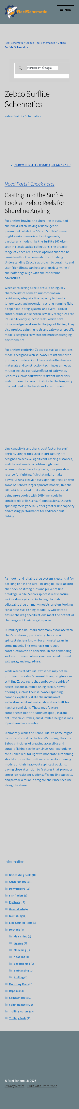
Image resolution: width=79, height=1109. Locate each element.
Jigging (18, 943)
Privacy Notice (15, 1086)
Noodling (19, 957)
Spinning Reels (18, 1004)
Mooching (20, 950)
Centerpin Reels (19, 882)
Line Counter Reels (20, 923)
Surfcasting (21, 970)
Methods (14, 929)
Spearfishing (22, 963)
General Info (17, 909)
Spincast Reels (18, 998)
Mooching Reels (19, 984)
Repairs (14, 991)
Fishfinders (16, 895)
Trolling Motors (19, 1011)
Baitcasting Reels (20, 875)
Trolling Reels (17, 1018)
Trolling (19, 977)
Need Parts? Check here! (29, 184)
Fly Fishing (20, 936)
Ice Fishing (16, 916)
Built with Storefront (42, 1086)
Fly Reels (14, 902)
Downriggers (17, 888)
